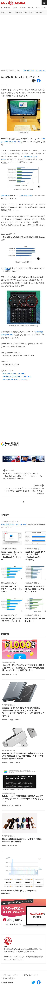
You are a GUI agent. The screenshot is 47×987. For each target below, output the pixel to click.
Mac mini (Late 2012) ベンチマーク (15, 379)
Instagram (23, 7)
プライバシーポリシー (11, 975)
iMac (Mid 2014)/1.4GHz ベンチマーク (29, 12)
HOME (3, 12)
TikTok (38, 7)
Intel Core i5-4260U (9, 356)
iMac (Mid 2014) (26, 195)
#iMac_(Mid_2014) (28, 70)
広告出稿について (31, 975)
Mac (10, 12)
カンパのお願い (9, 978)
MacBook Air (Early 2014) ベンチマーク (17, 376)
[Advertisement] (23, 39)
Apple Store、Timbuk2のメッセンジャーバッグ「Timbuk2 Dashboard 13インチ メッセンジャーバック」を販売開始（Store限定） (22, 475)
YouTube (30, 7)
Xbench (7, 268)
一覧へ (23, 502)
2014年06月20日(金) (7, 70)
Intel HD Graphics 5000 (11, 364)
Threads (14, 7)
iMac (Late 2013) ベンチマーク (14, 374)
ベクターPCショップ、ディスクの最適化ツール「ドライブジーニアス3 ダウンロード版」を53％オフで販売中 (24, 490)
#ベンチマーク (41, 70)
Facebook (7, 7)
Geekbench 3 (5, 195)
